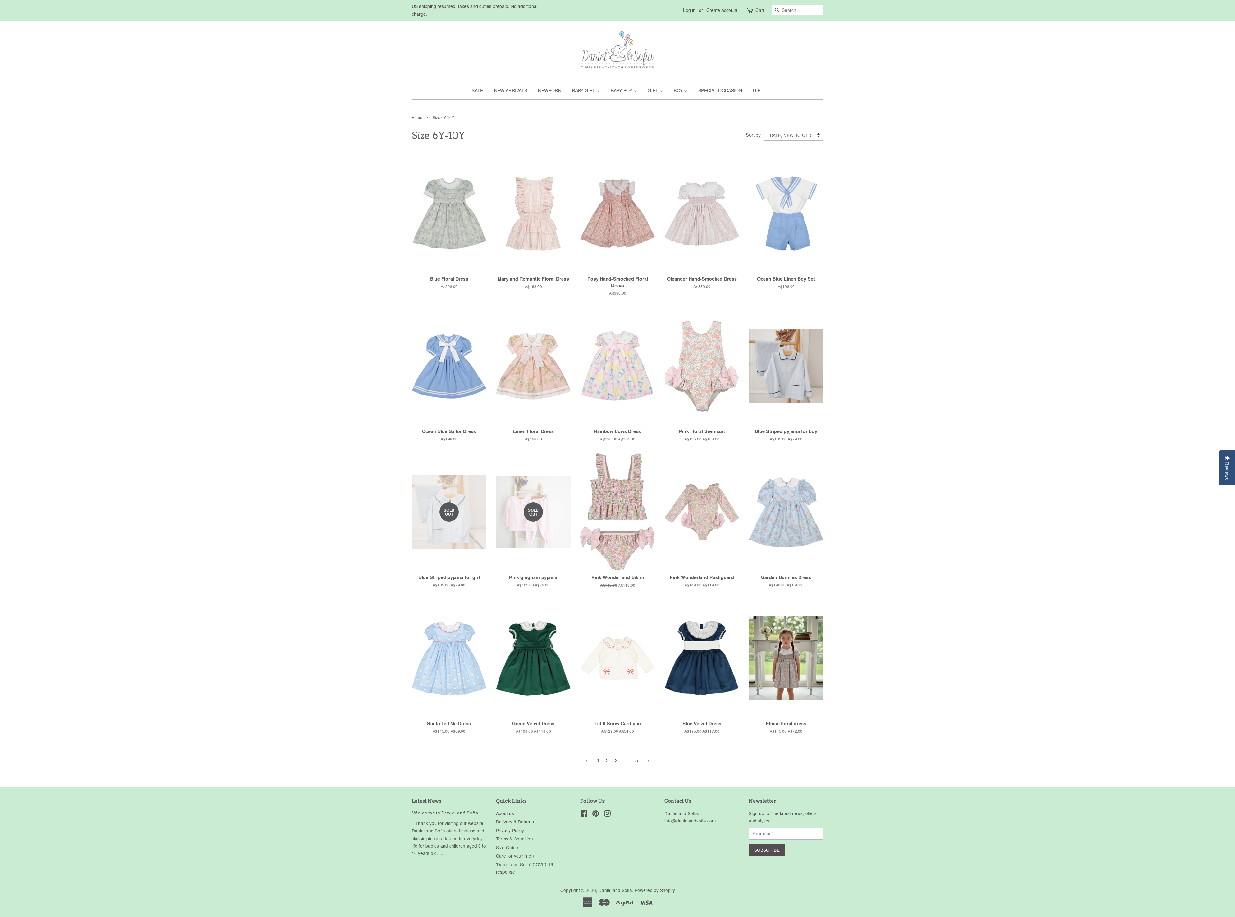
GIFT (758, 90)
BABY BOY (622, 90)
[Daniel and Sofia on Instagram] (607, 814)
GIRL (654, 90)
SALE (477, 90)
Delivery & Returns (515, 821)
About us (505, 813)
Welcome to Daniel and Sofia (445, 812)
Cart (759, 10)
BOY (679, 90)
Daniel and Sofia (615, 890)
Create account (721, 10)
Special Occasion (720, 90)
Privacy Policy (510, 830)
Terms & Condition (514, 838)
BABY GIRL (584, 90)
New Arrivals (510, 90)
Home (417, 117)
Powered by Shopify (655, 890)
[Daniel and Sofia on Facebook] (584, 814)
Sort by (753, 134)
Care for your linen (515, 855)
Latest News (426, 801)
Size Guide (507, 847)
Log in (689, 10)
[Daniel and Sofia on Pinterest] (595, 814)
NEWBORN (549, 90)
